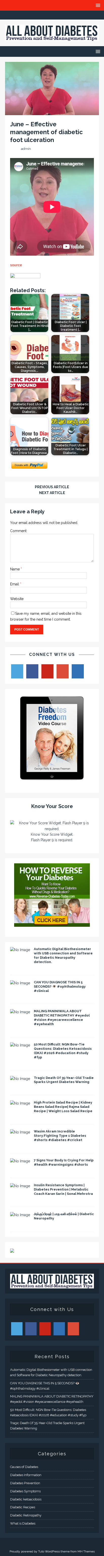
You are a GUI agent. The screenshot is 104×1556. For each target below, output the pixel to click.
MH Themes (86, 1551)
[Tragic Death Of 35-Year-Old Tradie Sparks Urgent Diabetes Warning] (20, 1079)
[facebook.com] (32, 15)
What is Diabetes (22, 1523)
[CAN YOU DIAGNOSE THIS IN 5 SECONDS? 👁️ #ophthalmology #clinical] (20, 983)
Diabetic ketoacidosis (25, 1499)
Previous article (52, 487)
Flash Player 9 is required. (52, 840)
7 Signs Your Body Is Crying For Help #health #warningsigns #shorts (64, 1162)
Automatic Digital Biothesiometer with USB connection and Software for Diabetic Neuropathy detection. (63, 955)
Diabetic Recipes (22, 1507)
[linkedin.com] (71, 15)
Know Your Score (52, 806)
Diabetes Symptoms (25, 1491)
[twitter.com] (42, 15)
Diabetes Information (25, 1475)
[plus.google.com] (52, 15)
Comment (18, 531)
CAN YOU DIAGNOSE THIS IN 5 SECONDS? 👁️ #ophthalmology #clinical (60, 986)
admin (26, 149)
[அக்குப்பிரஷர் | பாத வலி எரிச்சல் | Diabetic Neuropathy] (20, 1215)
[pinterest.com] (62, 15)
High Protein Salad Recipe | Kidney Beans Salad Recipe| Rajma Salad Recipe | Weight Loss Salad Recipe (63, 1106)
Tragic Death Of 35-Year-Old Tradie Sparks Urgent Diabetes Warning (64, 1080)
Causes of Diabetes (24, 1467)
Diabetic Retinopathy (25, 1515)
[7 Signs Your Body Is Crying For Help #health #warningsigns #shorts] (20, 1161)
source (16, 265)
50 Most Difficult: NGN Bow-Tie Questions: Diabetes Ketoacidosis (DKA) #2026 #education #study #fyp (63, 1050)
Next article (52, 493)
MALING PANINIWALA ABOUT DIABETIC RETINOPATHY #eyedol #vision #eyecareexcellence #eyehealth (62, 1017)
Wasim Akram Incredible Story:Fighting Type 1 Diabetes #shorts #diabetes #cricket (60, 1135)
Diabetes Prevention (25, 1483)
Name (15, 569)
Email (15, 584)
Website (16, 599)
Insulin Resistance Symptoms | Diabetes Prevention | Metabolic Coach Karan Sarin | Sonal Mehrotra (63, 1189)
